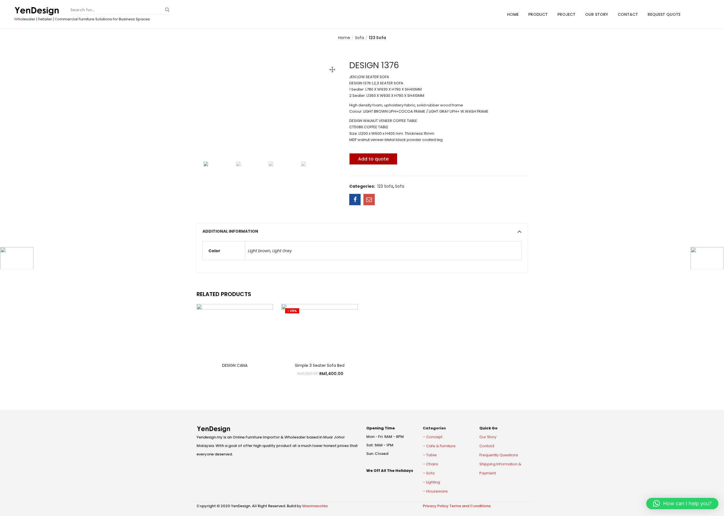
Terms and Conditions (470, 506)
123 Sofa (377, 37)
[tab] (362, 231)
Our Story (596, 14)
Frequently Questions (498, 455)
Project (566, 14)
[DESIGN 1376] (355, 199)
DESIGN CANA (234, 365)
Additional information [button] (230, 231)
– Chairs (430, 464)
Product (538, 14)
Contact (628, 14)
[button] (682, 503)
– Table (430, 455)
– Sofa (429, 473)
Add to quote (373, 159)
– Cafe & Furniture (439, 446)
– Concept (432, 437)
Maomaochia (314, 506)
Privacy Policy (436, 506)
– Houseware (435, 491)
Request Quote (664, 14)
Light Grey (282, 251)
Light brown (259, 251)
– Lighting (431, 482)
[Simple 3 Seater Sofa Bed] (319, 329)
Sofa (359, 37)
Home (513, 14)
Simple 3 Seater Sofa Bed (319, 365)
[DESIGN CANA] (235, 329)
